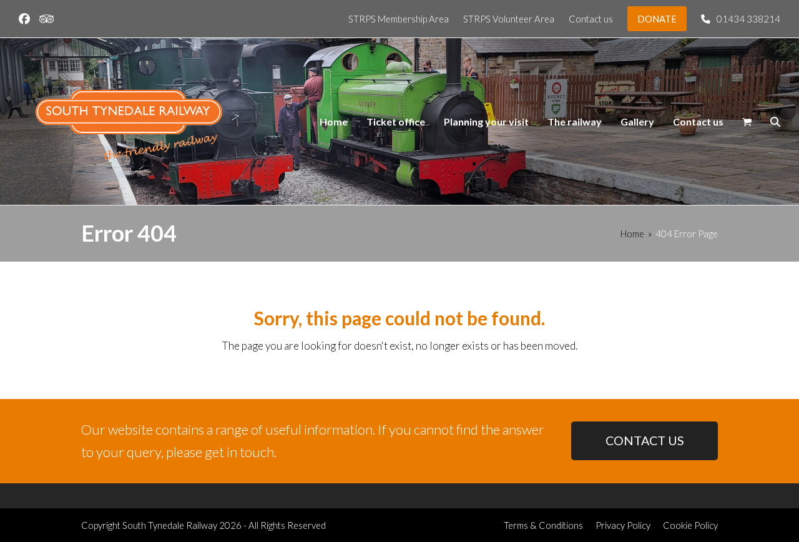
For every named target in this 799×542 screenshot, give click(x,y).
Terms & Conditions (543, 525)
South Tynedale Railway (169, 525)
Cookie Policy (690, 525)
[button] (747, 121)
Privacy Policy (623, 525)
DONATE (657, 18)
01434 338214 (748, 18)
